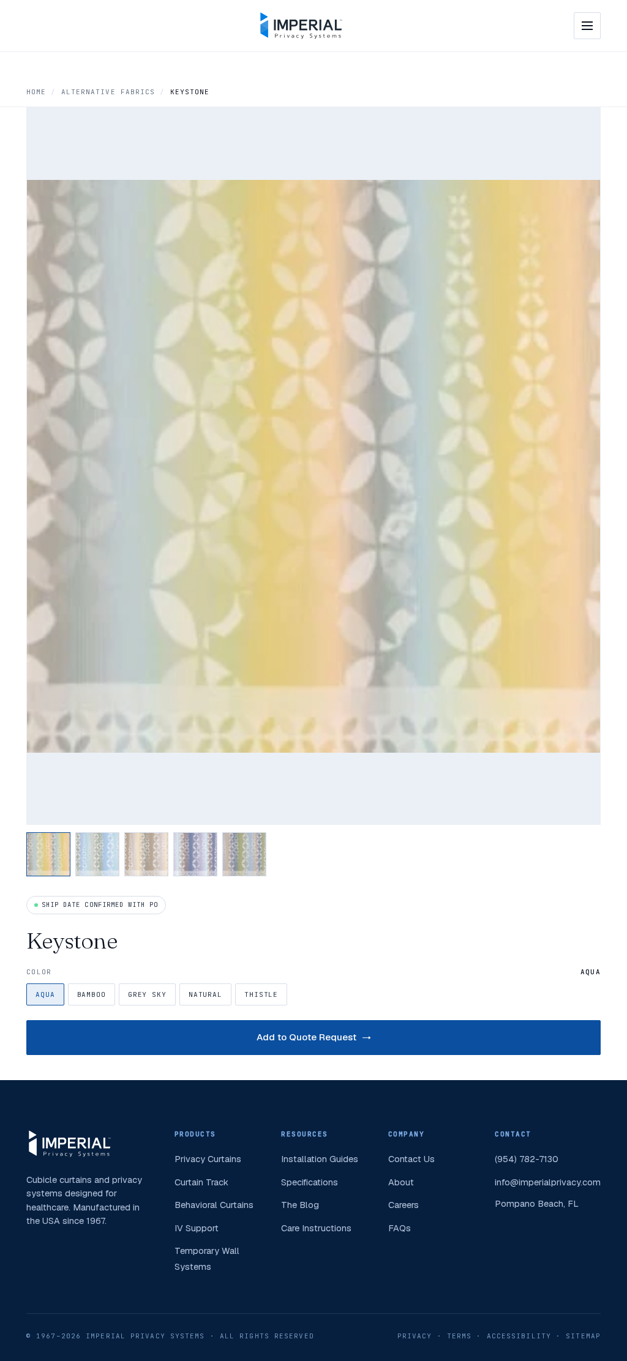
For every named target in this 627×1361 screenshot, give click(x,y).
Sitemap (583, 1336)
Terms (459, 1336)
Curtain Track (201, 1182)
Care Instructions (316, 1228)
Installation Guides (319, 1159)
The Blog (300, 1204)
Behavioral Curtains (214, 1204)
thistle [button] (261, 994)
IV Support (197, 1228)
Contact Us (411, 1159)
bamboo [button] (91, 994)
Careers (403, 1204)
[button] (48, 854)
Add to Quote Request (306, 1037)
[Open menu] (587, 25)
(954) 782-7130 (526, 1159)
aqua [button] (45, 994)
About (401, 1182)
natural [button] (205, 994)
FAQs (399, 1228)
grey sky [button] (147, 994)
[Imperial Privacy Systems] (301, 25)
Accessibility (519, 1336)
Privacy (414, 1336)
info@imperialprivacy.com (548, 1182)
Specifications (309, 1182)
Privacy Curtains (208, 1159)
